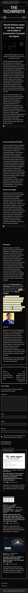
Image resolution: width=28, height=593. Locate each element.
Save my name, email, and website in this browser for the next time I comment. (14, 436)
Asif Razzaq (5, 326)
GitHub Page (6, 286)
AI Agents (18, 357)
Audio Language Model (9, 507)
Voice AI (5, 512)
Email (3, 421)
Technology (6, 361)
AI (14, 357)
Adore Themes (21, 591)
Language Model (7, 508)
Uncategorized (13, 361)
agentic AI (11, 357)
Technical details (15, 284)
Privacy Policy (4, 583)
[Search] (24, 17)
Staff (22, 359)
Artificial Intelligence (9, 506)
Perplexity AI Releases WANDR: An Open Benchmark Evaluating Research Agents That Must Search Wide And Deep (13, 559)
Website (3, 428)
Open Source (17, 359)
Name (3, 414)
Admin (4, 482)
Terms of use (4, 585)
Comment (4, 394)
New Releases (9, 359)
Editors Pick (20, 470)
